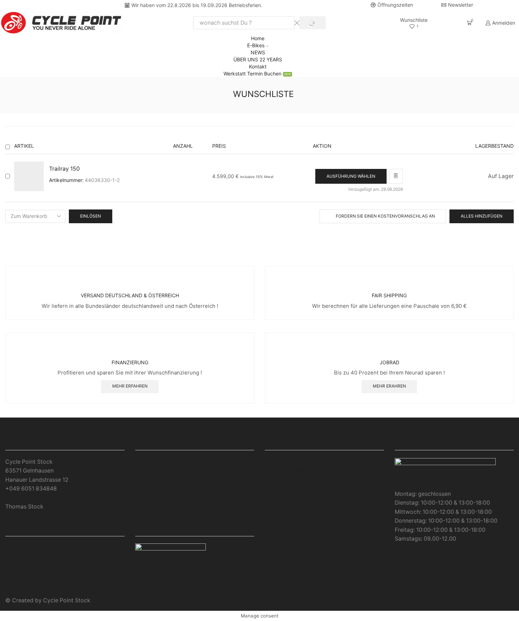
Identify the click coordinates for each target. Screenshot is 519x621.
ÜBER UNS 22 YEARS (257, 59)
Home (257, 38)
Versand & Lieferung (161, 497)
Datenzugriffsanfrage (293, 488)
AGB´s (143, 461)
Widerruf (146, 488)
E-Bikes (255, 45)
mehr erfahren (130, 386)
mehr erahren (389, 386)
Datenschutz (151, 479)
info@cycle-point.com (34, 497)
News (272, 497)
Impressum (149, 470)
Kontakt (258, 66)
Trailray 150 (64, 168)
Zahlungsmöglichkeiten (295, 470)
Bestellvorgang (155, 506)
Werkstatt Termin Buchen (257, 74)
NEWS (258, 52)
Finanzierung (282, 479)
